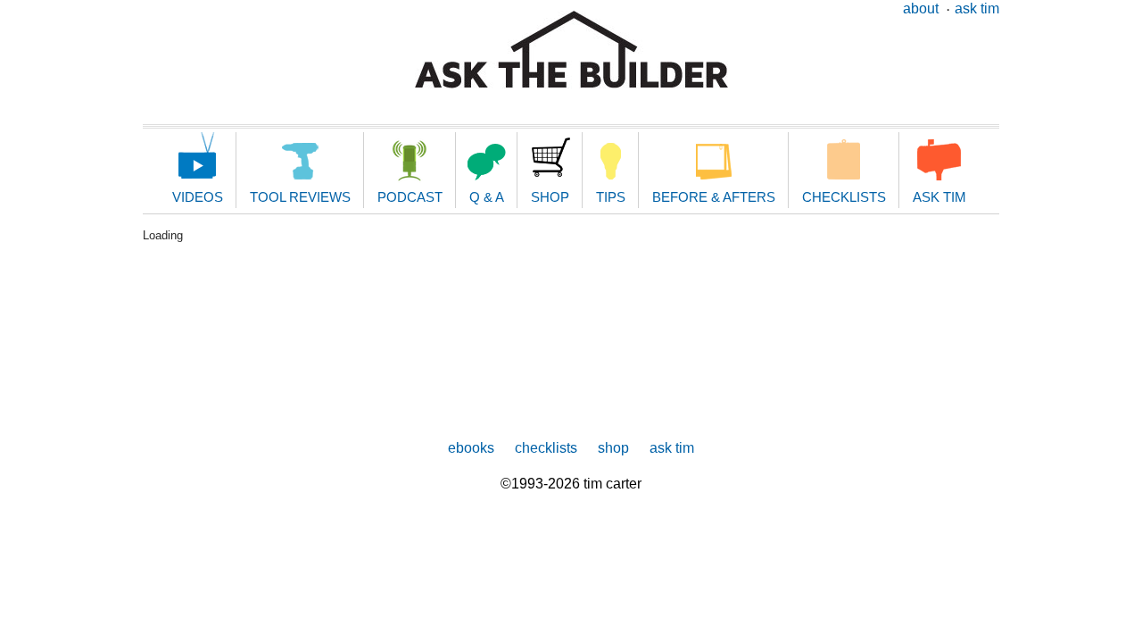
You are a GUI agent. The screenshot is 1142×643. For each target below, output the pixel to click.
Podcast (410, 197)
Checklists (844, 197)
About (921, 8)
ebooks (471, 447)
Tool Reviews (300, 197)
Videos (197, 197)
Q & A (486, 197)
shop (613, 447)
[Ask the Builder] (571, 49)
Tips (610, 197)
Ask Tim (977, 8)
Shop (550, 197)
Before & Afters (713, 197)
